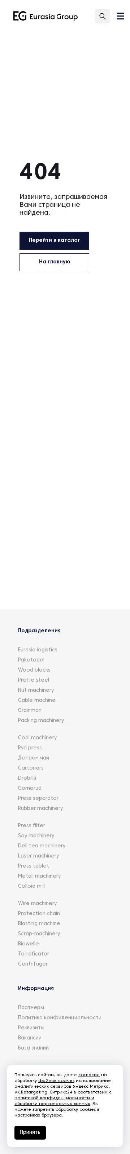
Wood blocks (34, 670)
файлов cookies (56, 1081)
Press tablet (33, 866)
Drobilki (27, 778)
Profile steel (33, 680)
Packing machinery (41, 720)
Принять (30, 1132)
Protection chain (39, 914)
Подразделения (39, 631)
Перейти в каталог (54, 240)
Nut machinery (36, 690)
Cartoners (31, 768)
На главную (54, 262)
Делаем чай (33, 758)
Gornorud (30, 788)
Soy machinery (36, 836)
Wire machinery (37, 903)
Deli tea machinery (41, 846)
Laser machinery (38, 856)
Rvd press (30, 748)
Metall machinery (39, 876)
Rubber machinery (40, 808)
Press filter (31, 826)
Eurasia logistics (37, 650)
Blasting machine (39, 924)
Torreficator (33, 954)
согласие (89, 1075)
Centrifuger (33, 964)
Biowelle (28, 944)
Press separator (38, 798)
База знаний (33, 1048)
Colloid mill (31, 886)
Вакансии (30, 1038)
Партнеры (31, 1008)
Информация (36, 988)
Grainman (30, 710)
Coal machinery (37, 738)
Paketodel (31, 660)
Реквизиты (31, 1028)
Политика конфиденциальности (59, 1018)
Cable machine (37, 700)
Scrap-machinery (39, 934)
